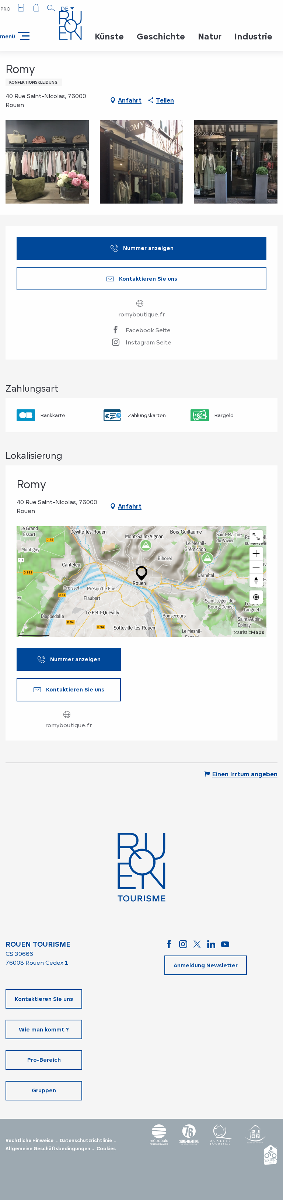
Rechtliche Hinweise (29, 1140)
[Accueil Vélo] (270, 1155)
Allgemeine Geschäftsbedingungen (48, 1149)
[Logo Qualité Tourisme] (221, 1134)
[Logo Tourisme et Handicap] (255, 1134)
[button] (51, 8)
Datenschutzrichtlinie (86, 1140)
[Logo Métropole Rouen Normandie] (159, 1134)
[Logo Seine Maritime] (189, 1134)
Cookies (106, 1149)
